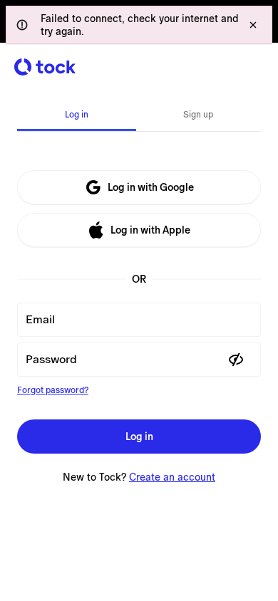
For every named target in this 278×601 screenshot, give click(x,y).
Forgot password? (52, 390)
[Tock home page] (45, 66)
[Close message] (253, 25)
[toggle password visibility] (236, 359)
